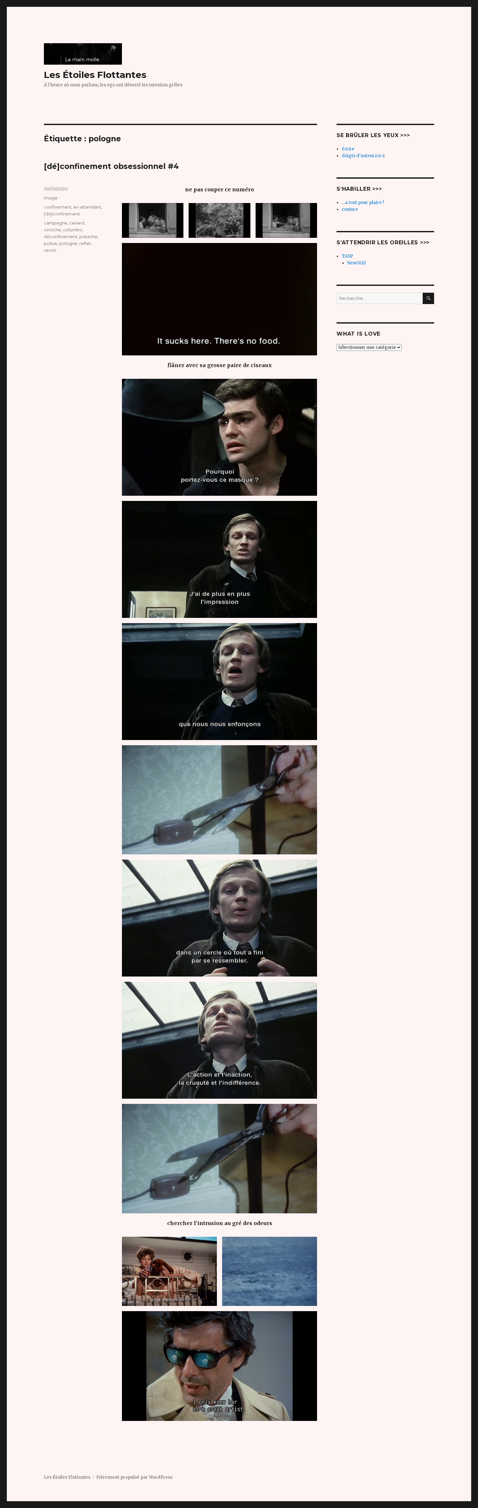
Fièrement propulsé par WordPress (134, 1477)
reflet (85, 243)
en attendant (87, 207)
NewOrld (356, 263)
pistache (88, 236)
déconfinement (60, 236)
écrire (348, 149)
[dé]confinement (62, 213)
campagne (55, 222)
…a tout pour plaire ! (363, 202)
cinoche (52, 229)
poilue (50, 243)
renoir (50, 250)
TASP (347, 256)
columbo (72, 229)
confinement (58, 207)
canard (76, 222)
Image (51, 197)
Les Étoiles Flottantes (95, 74)
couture (350, 209)
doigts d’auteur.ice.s (363, 156)
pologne (68, 243)
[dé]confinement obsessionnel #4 (111, 166)
